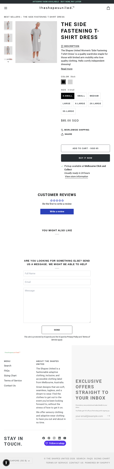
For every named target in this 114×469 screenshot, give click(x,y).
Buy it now (85, 158)
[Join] (107, 416)
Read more (66, 69)
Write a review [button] (57, 211)
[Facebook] (43, 438)
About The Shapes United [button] (47, 362)
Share (68, 134)
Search (7, 365)
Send (57, 330)
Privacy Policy (72, 337)
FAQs (7, 370)
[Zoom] (20, 57)
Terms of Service (13, 380)
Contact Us (10, 385)
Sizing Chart (10, 375)
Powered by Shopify (97, 463)
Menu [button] (7, 361)
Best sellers (12, 17)
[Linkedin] (59, 438)
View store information (76, 176)
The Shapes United (57, 458)
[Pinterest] (49, 438)
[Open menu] (8, 8)
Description (71, 46)
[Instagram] (54, 438)
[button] (6, 462)
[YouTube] (65, 438)
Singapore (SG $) (16, 461)
